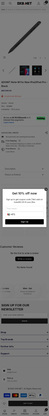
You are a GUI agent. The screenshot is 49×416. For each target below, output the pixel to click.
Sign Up (24, 222)
